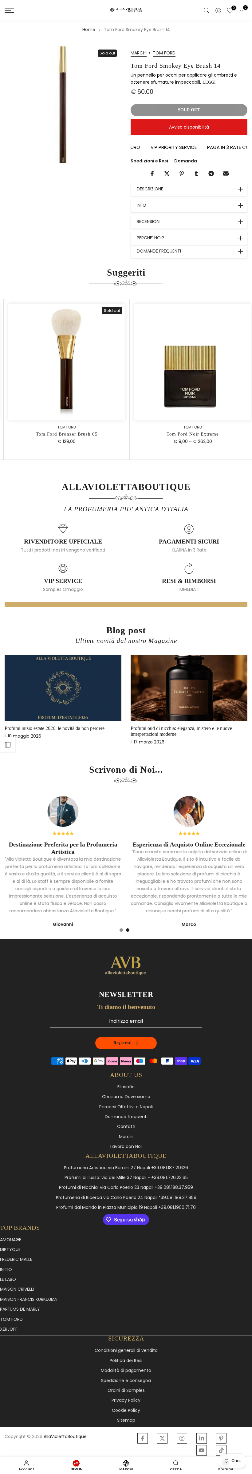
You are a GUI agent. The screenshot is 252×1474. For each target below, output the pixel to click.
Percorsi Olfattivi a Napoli (126, 1107)
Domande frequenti (126, 1117)
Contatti (126, 1126)
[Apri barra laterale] (7, 744)
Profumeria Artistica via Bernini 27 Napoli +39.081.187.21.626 (126, 1168)
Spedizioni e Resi (149, 161)
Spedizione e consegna (126, 1381)
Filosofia (126, 1087)
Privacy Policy (126, 1400)
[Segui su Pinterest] (221, 1438)
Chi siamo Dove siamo (126, 1097)
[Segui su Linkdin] (201, 1438)
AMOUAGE (10, 1240)
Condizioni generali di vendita (126, 1350)
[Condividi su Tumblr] (196, 173)
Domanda (185, 161)
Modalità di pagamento (126, 1370)
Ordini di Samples (126, 1390)
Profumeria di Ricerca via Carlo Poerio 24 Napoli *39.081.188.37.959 (126, 1198)
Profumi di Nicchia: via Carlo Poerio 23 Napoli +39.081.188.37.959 (126, 1187)
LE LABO (8, 1279)
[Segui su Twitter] (162, 1438)
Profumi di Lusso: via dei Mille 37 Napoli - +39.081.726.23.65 (126, 1178)
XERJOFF (9, 1329)
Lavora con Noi (126, 1146)
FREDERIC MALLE (16, 1259)
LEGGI (209, 82)
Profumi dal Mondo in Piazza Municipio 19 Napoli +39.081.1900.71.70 (126, 1207)
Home (88, 29)
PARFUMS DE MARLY (20, 1309)
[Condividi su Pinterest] (181, 173)
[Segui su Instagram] (182, 1438)
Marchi (126, 1137)
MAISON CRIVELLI (17, 1289)
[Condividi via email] (226, 173)
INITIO (6, 1270)
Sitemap (126, 1420)
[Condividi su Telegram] (211, 173)
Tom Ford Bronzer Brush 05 (63, 434)
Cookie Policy (126, 1410)
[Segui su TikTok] (221, 1450)
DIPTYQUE (10, 1250)
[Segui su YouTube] (201, 1450)
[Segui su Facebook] (142, 1438)
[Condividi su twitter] (167, 173)
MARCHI (139, 53)
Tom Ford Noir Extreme (189, 434)
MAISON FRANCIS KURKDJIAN (28, 1299)
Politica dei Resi (126, 1361)
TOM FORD (164, 53)
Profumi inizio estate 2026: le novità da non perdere (54, 728)
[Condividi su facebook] (152, 173)
